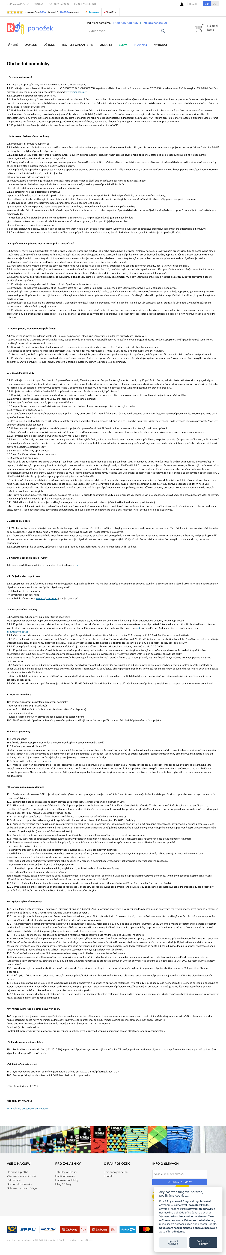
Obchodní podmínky (19, 1184)
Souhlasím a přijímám (203, 1242)
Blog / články (63, 1184)
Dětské (49, 45)
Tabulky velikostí (66, 1172)
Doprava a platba (17, 1172)
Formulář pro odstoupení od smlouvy (27, 1108)
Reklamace (14, 1180)
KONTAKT (39, 4)
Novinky (140, 45)
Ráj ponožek (50, 1240)
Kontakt (109, 1176)
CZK (207, 3)
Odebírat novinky (180, 1182)
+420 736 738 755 (125, 23)
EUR (215, 3)
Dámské (31, 45)
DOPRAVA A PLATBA (18, 4)
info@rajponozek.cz (155, 23)
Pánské (12, 45)
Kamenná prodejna (115, 1172)
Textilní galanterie (77, 45)
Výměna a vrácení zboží (21, 1176)
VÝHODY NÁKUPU (59, 4)
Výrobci (160, 45)
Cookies (63, 1240)
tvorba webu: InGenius (81, 1240)
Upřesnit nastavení (173, 1242)
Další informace (65, 1176)
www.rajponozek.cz (76, 92)
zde (76, 565)
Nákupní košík (212, 28)
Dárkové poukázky (66, 1180)
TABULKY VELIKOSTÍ (85, 4)
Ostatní (106, 45)
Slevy (123, 45)
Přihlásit (191, 4)
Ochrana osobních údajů (22, 1188)
